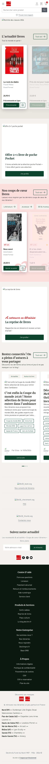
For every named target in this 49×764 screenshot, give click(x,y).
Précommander (11, 105)
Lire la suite (21, 458)
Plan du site (24, 683)
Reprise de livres (24, 614)
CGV (24, 675)
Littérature (8, 207)
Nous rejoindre (24, 643)
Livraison (24, 581)
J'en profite (24, 174)
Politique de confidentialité (24, 668)
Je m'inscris (38, 547)
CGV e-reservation (24, 679)
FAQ (24, 504)
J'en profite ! (24, 337)
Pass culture (24, 618)
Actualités (14, 376)
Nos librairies (24, 639)
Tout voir (38, 36)
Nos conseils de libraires (24, 488)
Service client (24, 596)
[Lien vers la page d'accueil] (8, 3)
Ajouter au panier (11, 268)
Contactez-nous (24, 520)
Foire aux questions (24, 577)
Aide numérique (24, 592)
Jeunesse (25, 207)
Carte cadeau (24, 610)
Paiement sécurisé (24, 585)
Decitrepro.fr (24, 646)
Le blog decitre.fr (24, 621)
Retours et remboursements (24, 589)
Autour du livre (29, 376)
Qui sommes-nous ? (24, 635)
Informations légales (24, 664)
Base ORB (25, 650)
